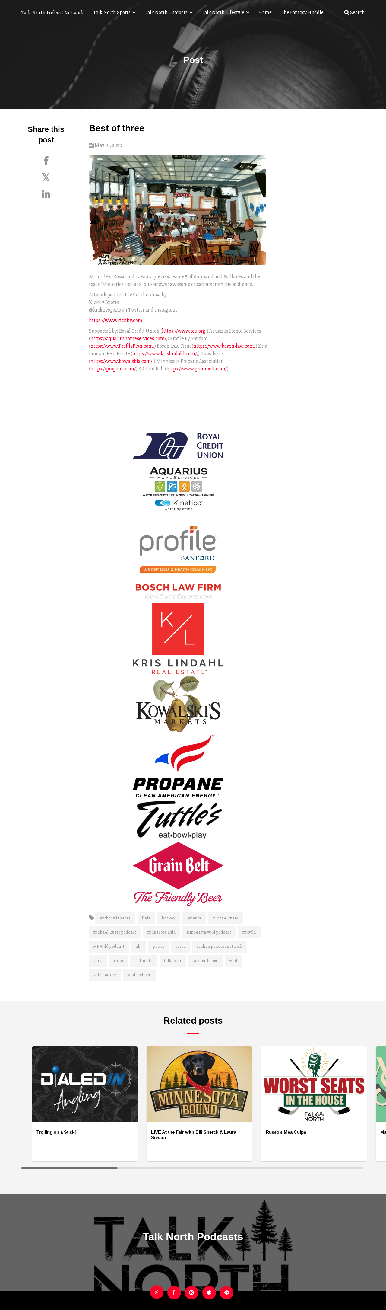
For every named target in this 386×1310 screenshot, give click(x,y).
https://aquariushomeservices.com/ (128, 338)
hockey (169, 918)
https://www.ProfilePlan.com (121, 346)
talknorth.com (205, 960)
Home (265, 12)
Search (357, 12)
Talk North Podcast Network (52, 12)
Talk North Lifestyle (223, 12)
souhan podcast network (219, 946)
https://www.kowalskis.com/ (121, 361)
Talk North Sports (112, 12)
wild (233, 960)
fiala (146, 918)
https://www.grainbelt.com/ (196, 369)
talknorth (172, 960)
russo (180, 946)
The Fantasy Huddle (302, 12)
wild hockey (104, 975)
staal (98, 960)
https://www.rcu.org (183, 331)
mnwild (249, 932)
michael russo (225, 918)
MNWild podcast (109, 946)
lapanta (194, 918)
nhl (139, 946)
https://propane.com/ (113, 369)
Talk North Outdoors (166, 12)
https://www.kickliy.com (115, 320)
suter (119, 960)
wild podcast (139, 975)
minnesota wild (161, 932)
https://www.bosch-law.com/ (224, 346)
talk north (144, 960)
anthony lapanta (115, 918)
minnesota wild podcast (209, 932)
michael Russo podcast (114, 932)
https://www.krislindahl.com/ (164, 353)
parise (159, 946)
